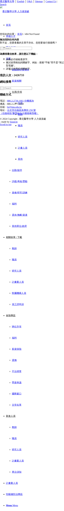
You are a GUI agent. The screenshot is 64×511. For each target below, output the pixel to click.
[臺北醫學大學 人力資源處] (14, 11)
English (20, 1)
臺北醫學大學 (7, 1)
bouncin (14, 122)
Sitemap (39, 1)
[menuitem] (35, 142)
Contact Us (51, 1)
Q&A (29, 1)
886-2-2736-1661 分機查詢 (20, 101)
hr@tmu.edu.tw (14, 107)
